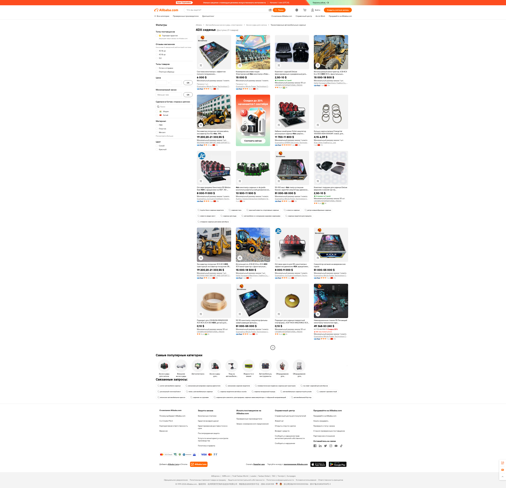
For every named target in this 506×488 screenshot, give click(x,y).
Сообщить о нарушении (285, 443)
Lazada (253, 476)
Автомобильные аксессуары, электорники (224, 25)
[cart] (305, 10)
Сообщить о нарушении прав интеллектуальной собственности (290, 437)
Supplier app (259, 464)
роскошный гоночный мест (170, 392)
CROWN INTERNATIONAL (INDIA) (288, 85)
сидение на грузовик (201, 397)
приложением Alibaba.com (296, 464)
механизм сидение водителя (239, 386)
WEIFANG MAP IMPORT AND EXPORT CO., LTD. (214, 142)
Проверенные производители (249, 419)
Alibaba (199, 25)
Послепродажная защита (208, 433)
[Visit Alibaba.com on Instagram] (330, 445)
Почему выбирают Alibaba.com (172, 416)
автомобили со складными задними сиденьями (262, 216)
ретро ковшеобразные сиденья (319, 210)
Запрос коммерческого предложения (252, 424)
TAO (273, 476)
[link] (502, 463)
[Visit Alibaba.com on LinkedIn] (320, 445)
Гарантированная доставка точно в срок (212, 427)
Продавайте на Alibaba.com (324, 416)
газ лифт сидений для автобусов (315, 386)
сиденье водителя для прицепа (300, 216)
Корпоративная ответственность (173, 426)
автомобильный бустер (302, 397)
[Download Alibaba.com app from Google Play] (338, 464)
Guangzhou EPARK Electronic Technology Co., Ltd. (292, 142)
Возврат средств (282, 431)
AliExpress (215, 476)
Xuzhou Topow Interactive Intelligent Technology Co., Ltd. (253, 199)
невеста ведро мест (207, 216)
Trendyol (281, 476)
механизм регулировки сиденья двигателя (204, 386)
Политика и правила (206, 446)
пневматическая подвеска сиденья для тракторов (276, 386)
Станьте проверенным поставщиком (329, 431)
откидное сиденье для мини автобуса (214, 222)
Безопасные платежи (207, 416)
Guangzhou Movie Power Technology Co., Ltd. (214, 86)
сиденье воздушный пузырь (264, 392)
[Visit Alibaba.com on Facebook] (315, 445)
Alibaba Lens (173, 464)
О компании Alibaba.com (170, 410)
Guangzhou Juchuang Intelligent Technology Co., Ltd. (214, 199)
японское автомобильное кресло (172, 397)
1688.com (226, 476)
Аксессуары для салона (256, 25)
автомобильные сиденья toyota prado (297, 392)
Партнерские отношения (324, 436)
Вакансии (163, 431)
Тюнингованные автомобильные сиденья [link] (288, 25)
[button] (270, 10)
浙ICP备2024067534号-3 (320, 484)
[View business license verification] (277, 484)
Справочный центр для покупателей (290, 416)
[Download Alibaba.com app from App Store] (318, 464)
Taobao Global (264, 476)
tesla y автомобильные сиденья (201, 392)
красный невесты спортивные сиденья (264, 210)
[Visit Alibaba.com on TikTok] (341, 445)
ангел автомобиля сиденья (170, 386)
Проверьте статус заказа (324, 426)
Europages (291, 476)
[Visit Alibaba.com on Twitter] (325, 445)
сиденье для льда (229, 216)
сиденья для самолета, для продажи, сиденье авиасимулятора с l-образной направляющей (251, 397)
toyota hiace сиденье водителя (212, 210)
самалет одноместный (328, 392)
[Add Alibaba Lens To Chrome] (199, 464)
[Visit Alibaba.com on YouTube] (336, 445)
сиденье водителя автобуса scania (233, 392)
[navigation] (174, 186)
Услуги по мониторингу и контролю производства (213, 439)
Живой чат (279, 421)
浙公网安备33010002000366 (296, 484)
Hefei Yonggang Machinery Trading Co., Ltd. (331, 83)
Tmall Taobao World (240, 476)
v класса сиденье (293, 210)
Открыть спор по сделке (285, 426)
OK (188, 83)
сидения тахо (236, 210)
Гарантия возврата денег (208, 421)
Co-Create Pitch (166, 421)
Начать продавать (320, 421)
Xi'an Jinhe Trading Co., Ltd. (325, 142)
